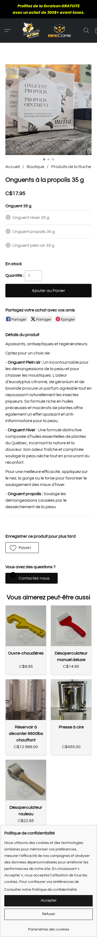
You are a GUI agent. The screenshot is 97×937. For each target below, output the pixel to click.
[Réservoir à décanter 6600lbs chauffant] (26, 699)
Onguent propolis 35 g (33, 231)
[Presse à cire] (71, 699)
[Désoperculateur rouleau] (26, 780)
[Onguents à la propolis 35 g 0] (48, 109)
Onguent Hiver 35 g (30, 217)
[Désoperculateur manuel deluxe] (71, 626)
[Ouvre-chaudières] (26, 626)
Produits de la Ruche (71, 167)
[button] (48, 30)
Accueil (12, 167)
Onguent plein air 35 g (33, 245)
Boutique (35, 167)
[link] (48, 927)
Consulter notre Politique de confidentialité (40, 890)
